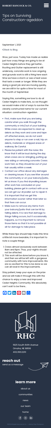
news (25, 400)
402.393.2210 (19, 352)
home (25, 411)
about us (25, 388)
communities (25, 394)
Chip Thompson (38, 424)
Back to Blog (10, 49)
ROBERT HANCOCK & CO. (17, 5)
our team (25, 406)
